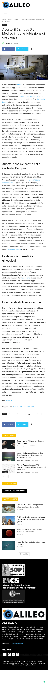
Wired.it (9, 401)
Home (4, 20)
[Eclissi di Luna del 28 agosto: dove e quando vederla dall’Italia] (8, 533)
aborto (11, 414)
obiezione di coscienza (29, 96)
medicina (38, 414)
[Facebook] (4, 654)
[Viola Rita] (3, 43)
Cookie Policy (31, 665)
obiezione (26, 278)
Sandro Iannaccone (23, 460)
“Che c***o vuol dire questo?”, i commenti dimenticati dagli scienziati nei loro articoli (31, 467)
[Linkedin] (13, 654)
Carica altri (23, 554)
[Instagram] (9, 654)
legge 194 (30, 414)
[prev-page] (3, 476)
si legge (20, 340)
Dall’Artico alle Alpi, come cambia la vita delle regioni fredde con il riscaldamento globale (31, 519)
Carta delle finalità (13, 249)
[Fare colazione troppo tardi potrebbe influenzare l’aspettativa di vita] (8, 508)
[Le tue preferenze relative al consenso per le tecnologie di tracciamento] (44, 682)
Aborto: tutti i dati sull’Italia (23, 406)
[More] (31, 49)
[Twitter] (17, 654)
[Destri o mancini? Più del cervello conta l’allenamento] (8, 444)
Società (10, 20)
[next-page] (7, 476)
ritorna (19, 85)
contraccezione (20, 414)
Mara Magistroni (22, 446)
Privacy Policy (22, 665)
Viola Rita (8, 43)
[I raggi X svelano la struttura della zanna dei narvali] (8, 545)
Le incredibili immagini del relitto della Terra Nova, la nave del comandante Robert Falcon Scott (30, 455)
